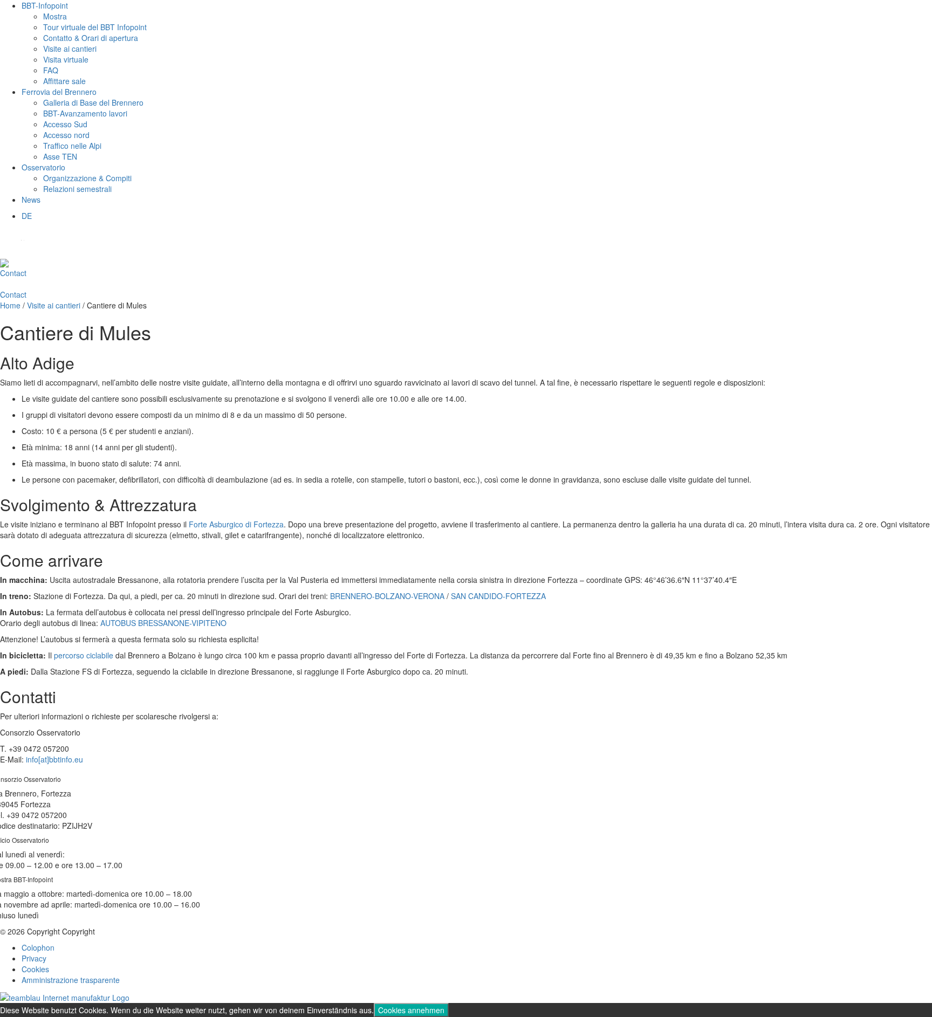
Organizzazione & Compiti (87, 178)
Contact (13, 272)
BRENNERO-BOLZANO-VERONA (388, 595)
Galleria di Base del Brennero (93, 102)
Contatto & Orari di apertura (90, 37)
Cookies (35, 969)
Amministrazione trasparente (71, 979)
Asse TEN (60, 156)
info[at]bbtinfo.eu (54, 759)
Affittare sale (64, 80)
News (31, 199)
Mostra (55, 16)
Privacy (34, 958)
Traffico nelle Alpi (72, 145)
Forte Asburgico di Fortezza (236, 524)
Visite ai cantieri (70, 48)
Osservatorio (43, 167)
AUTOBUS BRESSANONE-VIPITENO (163, 622)
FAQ (50, 70)
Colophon (38, 947)
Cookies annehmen (411, 1010)
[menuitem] (27, 215)
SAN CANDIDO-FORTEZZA (498, 595)
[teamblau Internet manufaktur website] (64, 996)
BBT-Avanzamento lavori (85, 113)
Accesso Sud (65, 124)
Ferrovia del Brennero (59, 91)
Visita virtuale (65, 59)
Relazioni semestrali (77, 188)
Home (10, 305)
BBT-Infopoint (45, 5)
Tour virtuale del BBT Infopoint (95, 27)
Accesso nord (66, 134)
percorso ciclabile (83, 655)
